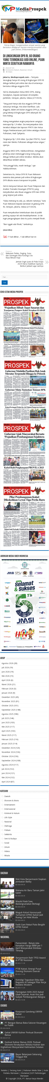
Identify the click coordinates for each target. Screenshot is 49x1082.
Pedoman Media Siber (32, 1070)
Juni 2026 (6, 672)
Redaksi (4, 1070)
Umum (29, 70)
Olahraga (8, 826)
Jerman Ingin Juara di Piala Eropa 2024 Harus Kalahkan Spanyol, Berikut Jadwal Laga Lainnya (29, 263)
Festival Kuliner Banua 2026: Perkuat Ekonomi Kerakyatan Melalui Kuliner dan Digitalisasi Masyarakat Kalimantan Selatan (23, 1044)
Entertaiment (9, 805)
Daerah (7, 796)
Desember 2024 (8, 748)
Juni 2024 (6, 773)
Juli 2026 (5, 667)
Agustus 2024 (7, 765)
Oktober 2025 (7, 706)
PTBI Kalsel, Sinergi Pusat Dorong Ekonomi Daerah (28, 970)
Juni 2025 (6, 722)
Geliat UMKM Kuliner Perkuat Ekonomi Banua (23, 1033)
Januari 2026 (7, 693)
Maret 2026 (6, 684)
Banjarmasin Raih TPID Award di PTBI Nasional (31, 959)
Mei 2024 (6, 777)
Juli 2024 (5, 769)
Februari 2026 (7, 689)
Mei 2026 (6, 676)
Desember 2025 (8, 697)
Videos (7, 851)
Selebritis (8, 834)
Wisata (7, 855)
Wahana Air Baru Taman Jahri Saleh (30, 891)
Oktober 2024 (7, 756)
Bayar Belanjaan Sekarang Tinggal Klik (29, 1055)
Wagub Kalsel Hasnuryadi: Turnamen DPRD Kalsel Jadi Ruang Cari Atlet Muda (29, 915)
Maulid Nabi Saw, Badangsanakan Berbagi (28, 902)
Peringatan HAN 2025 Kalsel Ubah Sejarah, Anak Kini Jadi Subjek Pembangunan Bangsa (30, 994)
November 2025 (8, 701)
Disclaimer (25, 1073)
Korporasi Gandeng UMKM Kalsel (29, 1012)
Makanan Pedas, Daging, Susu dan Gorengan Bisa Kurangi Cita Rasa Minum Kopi (19, 254)
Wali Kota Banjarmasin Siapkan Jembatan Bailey (31, 880)
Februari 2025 (7, 739)
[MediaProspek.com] (24, 7)
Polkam (7, 830)
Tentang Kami (15, 1070)
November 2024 (8, 752)
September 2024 (9, 760)
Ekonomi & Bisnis (11, 800)
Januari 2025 (7, 744)
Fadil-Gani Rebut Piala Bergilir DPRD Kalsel (30, 925)
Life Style (8, 817)
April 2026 (6, 680)
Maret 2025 (6, 735)
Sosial (6, 843)
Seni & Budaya (10, 839)
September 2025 (9, 710)
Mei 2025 (6, 727)
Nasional (23, 70)
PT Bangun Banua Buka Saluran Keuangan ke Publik (25, 1024)
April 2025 (6, 731)
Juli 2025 (5, 718)
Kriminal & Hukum (12, 70)
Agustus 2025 (7, 714)
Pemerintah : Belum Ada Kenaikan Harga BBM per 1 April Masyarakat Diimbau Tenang (29, 947)
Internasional (9, 809)
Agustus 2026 (7, 663)
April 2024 (6, 782)
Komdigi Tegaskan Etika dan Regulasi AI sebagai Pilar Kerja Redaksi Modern (31, 982)
